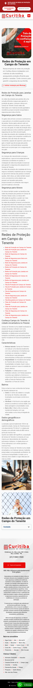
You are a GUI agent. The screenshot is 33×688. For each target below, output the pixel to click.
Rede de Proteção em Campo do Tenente (18, 247)
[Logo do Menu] (13, 16)
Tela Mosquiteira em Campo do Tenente (18, 300)
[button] (28, 15)
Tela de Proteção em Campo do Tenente (18, 284)
